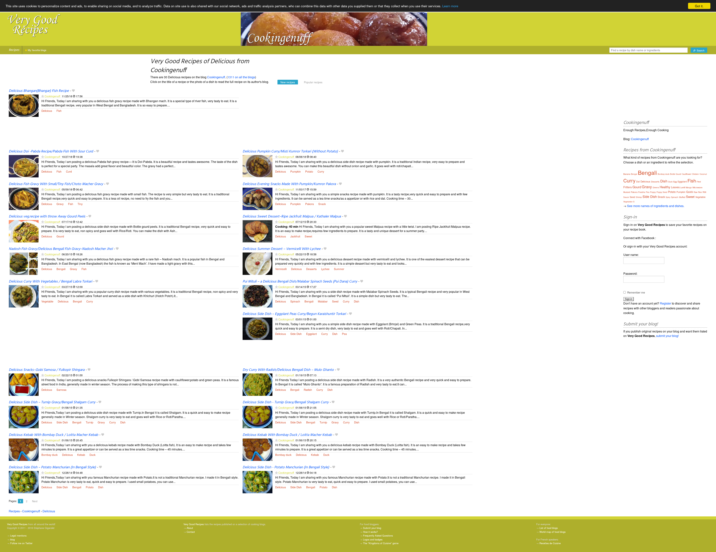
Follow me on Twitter (21, 543)
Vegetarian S (629, 201)
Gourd (60, 236)
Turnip (89, 422)
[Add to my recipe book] (73, 91)
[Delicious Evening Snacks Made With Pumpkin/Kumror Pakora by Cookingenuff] (257, 198)
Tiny (80, 204)
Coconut (703, 174)
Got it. (699, 6)
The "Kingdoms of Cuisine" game (380, 543)
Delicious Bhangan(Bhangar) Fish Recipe (39, 91)
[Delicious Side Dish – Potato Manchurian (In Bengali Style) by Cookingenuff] (24, 482)
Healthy (665, 186)
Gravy (60, 204)
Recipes (14, 50)
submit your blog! (667, 336)
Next (34, 501)
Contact (191, 532)
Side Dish (296, 334)
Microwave (697, 187)
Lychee (325, 269)
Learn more (450, 6)
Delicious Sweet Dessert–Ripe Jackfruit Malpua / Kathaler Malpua (292, 216)
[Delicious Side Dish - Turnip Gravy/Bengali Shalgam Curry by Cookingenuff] (257, 417)
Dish (356, 301)
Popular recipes (313, 82)
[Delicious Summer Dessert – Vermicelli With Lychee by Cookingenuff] (257, 263)
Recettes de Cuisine (550, 543)
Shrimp (639, 197)
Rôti (704, 191)
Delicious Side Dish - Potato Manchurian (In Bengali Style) (286, 467)
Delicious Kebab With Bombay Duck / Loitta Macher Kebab (53, 435)
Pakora (309, 204)
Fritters (627, 187)
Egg (675, 181)
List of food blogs (548, 528)
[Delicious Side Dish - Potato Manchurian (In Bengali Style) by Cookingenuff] (257, 482)
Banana (626, 173)
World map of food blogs (552, 532)
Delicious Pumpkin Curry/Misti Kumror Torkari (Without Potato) (290, 151)
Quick (689, 192)
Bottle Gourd (675, 174)
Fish (59, 111)
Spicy (668, 197)
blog (12, 539)
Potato (309, 171)
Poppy (653, 192)
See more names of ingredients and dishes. (655, 206)
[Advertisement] (354, 119)
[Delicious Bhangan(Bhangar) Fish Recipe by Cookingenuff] (24, 105)
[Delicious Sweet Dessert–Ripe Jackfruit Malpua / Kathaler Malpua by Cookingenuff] (257, 231)
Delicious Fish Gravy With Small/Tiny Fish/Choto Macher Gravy (56, 184)
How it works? (370, 532)
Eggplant (311, 334)
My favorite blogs (36, 50)
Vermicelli (281, 269)
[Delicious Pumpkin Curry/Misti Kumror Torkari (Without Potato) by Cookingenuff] (257, 166)
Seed (335, 301)
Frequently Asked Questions (378, 535)
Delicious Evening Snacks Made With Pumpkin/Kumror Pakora (289, 184)
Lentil (682, 187)
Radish (308, 390)
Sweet (308, 236)
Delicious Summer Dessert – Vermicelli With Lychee (282, 249)
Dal (638, 181)
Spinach (295, 301)
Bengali (60, 269)
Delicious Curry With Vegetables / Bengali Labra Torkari (50, 281)
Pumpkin (295, 171)
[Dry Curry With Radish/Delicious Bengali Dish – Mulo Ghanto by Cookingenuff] (257, 384)
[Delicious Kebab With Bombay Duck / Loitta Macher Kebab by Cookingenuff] (24, 449)
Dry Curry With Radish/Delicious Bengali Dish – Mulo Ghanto (288, 370)
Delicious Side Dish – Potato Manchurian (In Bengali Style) (52, 467)
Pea (344, 334)
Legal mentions (18, 535)
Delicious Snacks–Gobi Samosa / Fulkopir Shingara (46, 370)
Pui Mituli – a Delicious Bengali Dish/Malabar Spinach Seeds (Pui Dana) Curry (300, 281)
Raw (695, 192)
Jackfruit (295, 236)
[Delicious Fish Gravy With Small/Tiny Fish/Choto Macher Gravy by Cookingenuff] (24, 198)
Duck (92, 455)
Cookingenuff (216, 77)
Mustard (626, 192)
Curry (321, 171)
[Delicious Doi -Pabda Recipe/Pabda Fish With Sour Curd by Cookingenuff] (24, 166)
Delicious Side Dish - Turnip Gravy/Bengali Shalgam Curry (286, 402)
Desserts (311, 269)
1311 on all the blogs (241, 77)
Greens (656, 187)
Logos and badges (372, 539)
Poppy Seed (662, 192)
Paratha (641, 192)
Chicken (695, 174)
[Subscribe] (42, 96)
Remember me (636, 292)
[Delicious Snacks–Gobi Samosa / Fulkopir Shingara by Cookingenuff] (24, 384)
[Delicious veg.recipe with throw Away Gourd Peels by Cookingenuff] (24, 231)
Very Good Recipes (17, 524)
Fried (699, 181)
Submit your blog (372, 528)
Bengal (634, 174)
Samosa (61, 390)
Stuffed (682, 196)
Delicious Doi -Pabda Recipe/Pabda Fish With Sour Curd (51, 151)
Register (665, 303)
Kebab (81, 455)
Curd (69, 171)
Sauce (626, 197)
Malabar (323, 301)
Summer (339, 269)
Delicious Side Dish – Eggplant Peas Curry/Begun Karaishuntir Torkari (294, 314)
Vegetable (47, 301)
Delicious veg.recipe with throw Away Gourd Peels (47, 216)
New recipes (287, 82)
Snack (322, 204)
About (190, 528)
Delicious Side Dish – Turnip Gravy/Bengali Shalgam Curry (52, 402)
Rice (700, 192)
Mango (689, 187)
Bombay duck (49, 455)
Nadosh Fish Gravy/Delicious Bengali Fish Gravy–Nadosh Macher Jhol (61, 249)
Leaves (675, 187)
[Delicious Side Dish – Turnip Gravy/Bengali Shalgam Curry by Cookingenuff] (24, 417)
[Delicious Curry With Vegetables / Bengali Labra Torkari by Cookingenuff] (24, 296)
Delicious (46, 111)
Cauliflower (686, 174)
